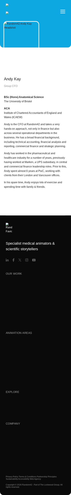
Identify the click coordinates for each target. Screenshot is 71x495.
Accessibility (23, 479)
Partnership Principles (47, 477)
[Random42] (22, 11)
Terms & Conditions (27, 477)
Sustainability (12, 479)
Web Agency (35, 479)
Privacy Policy (12, 477)
